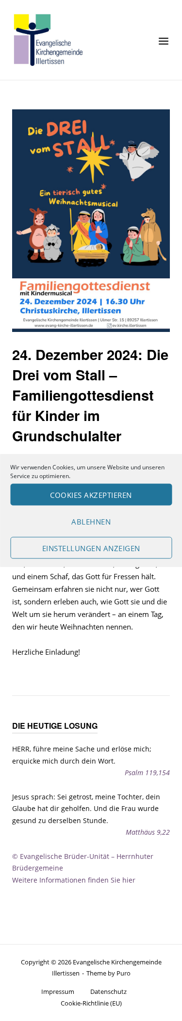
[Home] (48, 39)
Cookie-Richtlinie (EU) (91, 1003)
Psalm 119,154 (147, 772)
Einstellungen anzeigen (91, 548)
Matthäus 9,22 (148, 832)
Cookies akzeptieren (91, 494)
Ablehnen (91, 521)
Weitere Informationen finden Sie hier (73, 880)
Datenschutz (108, 991)
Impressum (57, 991)
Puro (123, 973)
